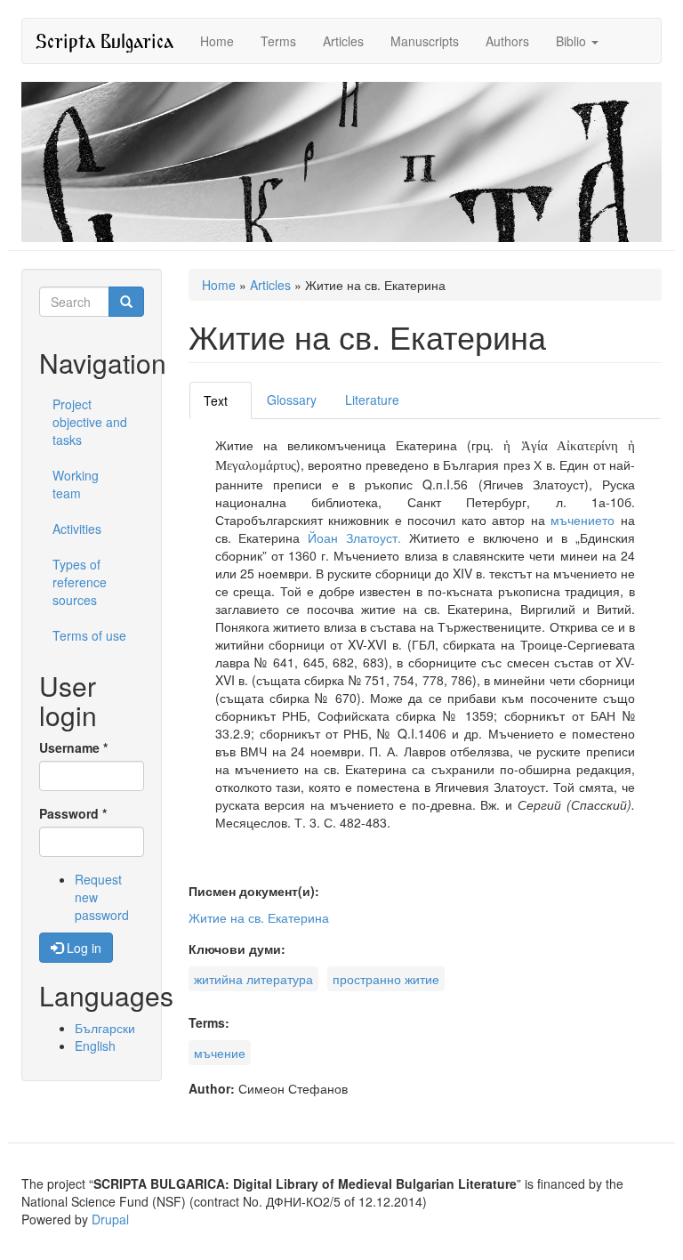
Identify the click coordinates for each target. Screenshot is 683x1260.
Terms (278, 41)
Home (217, 41)
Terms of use (89, 635)
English (95, 1045)
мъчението (582, 520)
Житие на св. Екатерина (259, 917)
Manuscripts (424, 41)
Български (105, 1028)
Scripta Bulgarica (104, 40)
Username (73, 747)
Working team (75, 484)
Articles (343, 41)
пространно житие (386, 979)
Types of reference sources (79, 582)
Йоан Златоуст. (358, 537)
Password (73, 813)
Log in (82, 948)
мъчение (219, 1053)
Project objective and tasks (89, 421)
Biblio (573, 41)
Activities (76, 528)
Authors (507, 41)
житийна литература (253, 979)
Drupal (110, 1219)
